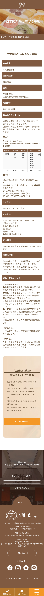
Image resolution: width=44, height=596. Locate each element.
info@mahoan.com (22, 541)
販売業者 (7, 63)
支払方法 (7, 214)
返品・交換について (11, 278)
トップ (3, 37)
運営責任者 (8, 75)
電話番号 (7, 102)
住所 (5, 87)
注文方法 (7, 202)
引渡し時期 (8, 255)
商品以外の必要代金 (11, 114)
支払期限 (7, 240)
